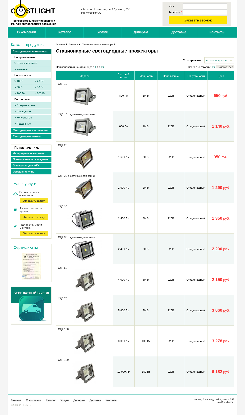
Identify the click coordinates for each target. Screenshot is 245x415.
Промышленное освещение (30, 159)
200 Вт (41, 93)
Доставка (179, 32)
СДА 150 (63, 359)
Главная (60, 44)
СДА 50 (62, 267)
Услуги (102, 32)
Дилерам (141, 32)
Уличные (22, 69)
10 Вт (20, 81)
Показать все (225, 67)
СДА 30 (62, 206)
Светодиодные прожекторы (30, 51)
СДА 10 (62, 83)
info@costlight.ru (91, 12)
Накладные (24, 111)
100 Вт (21, 93)
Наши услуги (25, 184)
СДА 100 (63, 329)
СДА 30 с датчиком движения (76, 237)
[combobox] (219, 60)
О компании (26, 32)
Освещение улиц (23, 171)
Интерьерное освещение (28, 153)
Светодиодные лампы (27, 136)
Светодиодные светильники (30, 130)
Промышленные (27, 63)
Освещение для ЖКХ (26, 165)
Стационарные (26, 105)
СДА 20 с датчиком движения (76, 175)
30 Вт (20, 87)
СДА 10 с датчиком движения (76, 114)
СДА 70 (62, 298)
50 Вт (40, 87)
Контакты (217, 32)
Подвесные (24, 123)
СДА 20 (62, 145)
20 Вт (40, 81)
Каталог (64, 32)
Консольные (24, 117)
